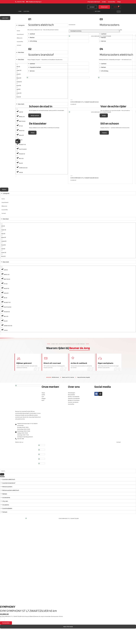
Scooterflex (20, 41)
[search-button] (2, 474)
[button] (104, 7)
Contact (19, 45)
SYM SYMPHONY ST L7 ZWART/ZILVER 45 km (84, 102)
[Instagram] (100, 394)
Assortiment (20, 34)
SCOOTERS (26, 11)
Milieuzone (19, 38)
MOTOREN (97, 11)
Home (19, 11)
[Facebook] (96, 394)
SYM (71, 99)
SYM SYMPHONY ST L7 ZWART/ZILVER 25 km (84, 178)
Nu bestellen (6, 623)
